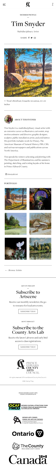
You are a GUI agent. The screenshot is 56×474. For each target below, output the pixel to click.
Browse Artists (15, 270)
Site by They (30, 381)
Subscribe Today (28, 311)
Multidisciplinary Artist (28, 31)
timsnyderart (12, 174)
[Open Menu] (4, 4)
